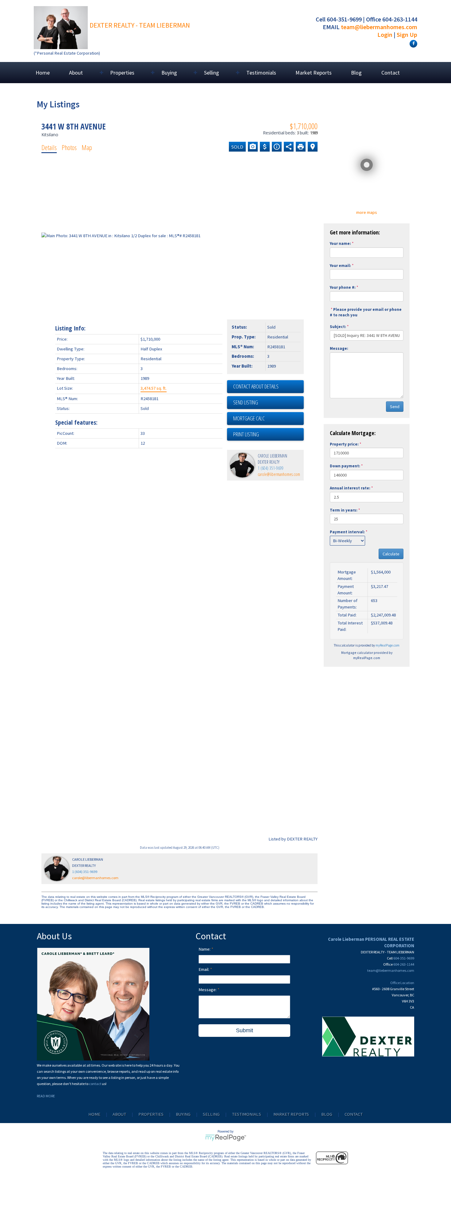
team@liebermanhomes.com (379, 27)
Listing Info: (70, 328)
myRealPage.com (387, 645)
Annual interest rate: (350, 488)
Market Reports (313, 72)
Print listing (246, 434)
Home (43, 72)
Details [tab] (49, 147)
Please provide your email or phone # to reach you (366, 312)
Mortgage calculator (268, 419)
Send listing (245, 402)
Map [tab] (87, 147)
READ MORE (46, 1096)
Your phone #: (343, 287)
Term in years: (343, 510)
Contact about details (256, 386)
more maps (366, 212)
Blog (356, 72)
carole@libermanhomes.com (279, 474)
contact (95, 1083)
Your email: (340, 265)
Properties (151, 1114)
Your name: (340, 243)
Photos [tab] (69, 147)
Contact (390, 72)
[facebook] (412, 43)
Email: (204, 969)
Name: (205, 949)
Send (394, 406)
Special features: (76, 422)
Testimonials (261, 72)
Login (384, 34)
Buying (183, 1114)
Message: (339, 348)
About (119, 1114)
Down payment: (345, 466)
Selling (211, 1114)
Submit (244, 1030)
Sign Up (407, 34)
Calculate (391, 554)
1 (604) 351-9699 (270, 468)
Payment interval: (347, 532)
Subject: (338, 326)
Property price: (344, 444)
